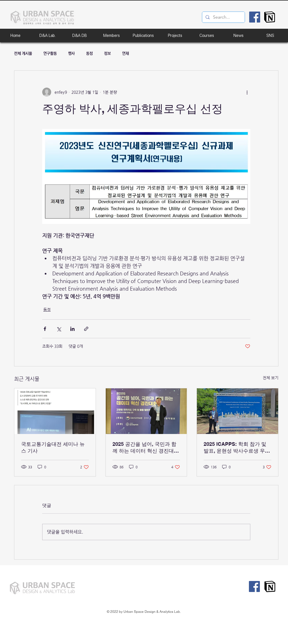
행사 (71, 53)
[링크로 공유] (86, 328)
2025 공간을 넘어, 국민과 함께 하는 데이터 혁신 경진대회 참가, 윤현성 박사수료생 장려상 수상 (145, 447)
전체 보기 (270, 377)
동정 (89, 53)
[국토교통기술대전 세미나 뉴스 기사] (55, 411)
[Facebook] (254, 17)
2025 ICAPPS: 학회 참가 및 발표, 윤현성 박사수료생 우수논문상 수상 (237, 447)
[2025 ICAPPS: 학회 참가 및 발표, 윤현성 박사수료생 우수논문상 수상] (237, 411)
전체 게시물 (23, 53)
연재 (125, 53)
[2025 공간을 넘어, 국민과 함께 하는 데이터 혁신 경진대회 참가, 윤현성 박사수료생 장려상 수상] (146, 411)
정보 (107, 53)
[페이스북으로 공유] (45, 328)
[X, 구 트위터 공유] (58, 328)
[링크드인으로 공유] (72, 328)
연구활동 (50, 53)
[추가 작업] (247, 92)
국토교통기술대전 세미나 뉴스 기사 (53, 447)
